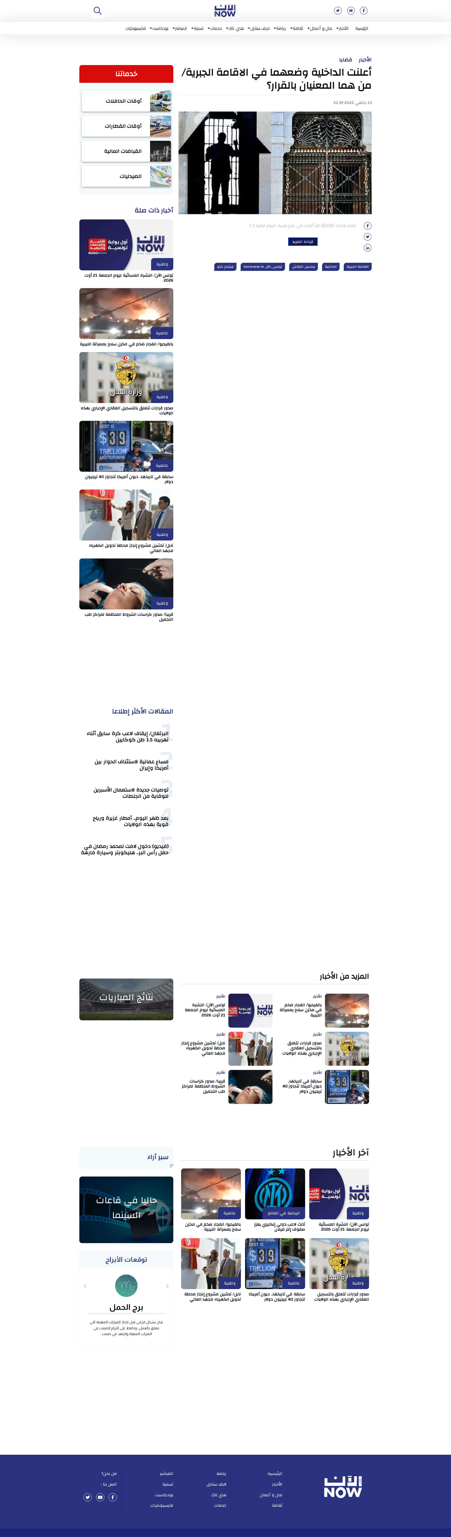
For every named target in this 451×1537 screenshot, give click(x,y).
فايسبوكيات (136, 28)
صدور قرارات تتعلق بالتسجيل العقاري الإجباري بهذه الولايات (127, 410)
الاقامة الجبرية (358, 266)
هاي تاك (236, 28)
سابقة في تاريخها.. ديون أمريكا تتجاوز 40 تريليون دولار (129, 479)
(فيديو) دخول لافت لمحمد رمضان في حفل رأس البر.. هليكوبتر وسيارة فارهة (125, 849)
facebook (113, 1497)
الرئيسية (361, 28)
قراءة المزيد (302, 242)
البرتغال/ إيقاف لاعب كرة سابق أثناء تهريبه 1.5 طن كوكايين (128, 736)
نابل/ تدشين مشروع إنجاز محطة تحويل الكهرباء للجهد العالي (131, 548)
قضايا (345, 59)
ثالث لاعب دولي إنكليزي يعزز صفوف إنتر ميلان (279, 1226)
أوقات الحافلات (124, 101)
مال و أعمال (321, 28)
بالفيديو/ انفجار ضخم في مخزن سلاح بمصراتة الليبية (127, 344)
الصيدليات (131, 176)
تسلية (199, 28)
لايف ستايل (260, 28)
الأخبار (344, 28)
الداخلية (331, 266)
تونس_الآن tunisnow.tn (263, 266)
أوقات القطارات (123, 126)
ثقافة (298, 28)
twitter (88, 1497)
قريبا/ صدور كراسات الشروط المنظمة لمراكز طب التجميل (129, 616)
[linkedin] (368, 249)
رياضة (281, 28)
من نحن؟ (109, 1473)
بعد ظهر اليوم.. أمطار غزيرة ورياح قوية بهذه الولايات (131, 821)
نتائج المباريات (126, 997)
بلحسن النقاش (303, 266)
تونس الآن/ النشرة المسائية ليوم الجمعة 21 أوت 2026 (129, 277)
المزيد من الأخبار (344, 976)
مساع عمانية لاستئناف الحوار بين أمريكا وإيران (132, 765)
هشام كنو (225, 266)
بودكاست (160, 28)
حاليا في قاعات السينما (126, 1208)
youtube (100, 1497)
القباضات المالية (123, 151)
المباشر (181, 28)
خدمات (216, 28)
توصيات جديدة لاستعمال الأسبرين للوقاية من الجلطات (131, 793)
